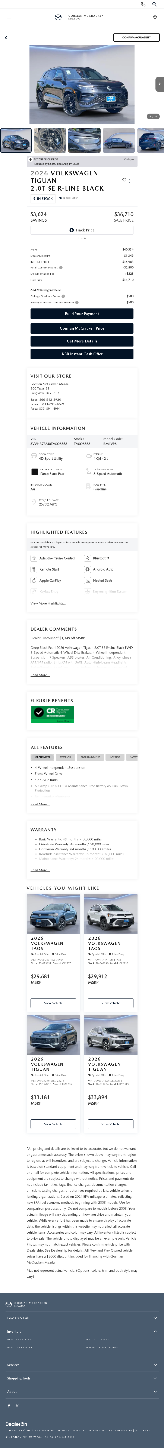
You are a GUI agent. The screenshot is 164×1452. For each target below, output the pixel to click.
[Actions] (129, 181)
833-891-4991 (50, 408)
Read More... (40, 675)
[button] (6, 37)
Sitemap (63, 1430)
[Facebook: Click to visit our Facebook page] (9, 1406)
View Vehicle (53, 1003)
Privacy (79, 1430)
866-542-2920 (50, 400)
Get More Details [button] (82, 341)
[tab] (42, 757)
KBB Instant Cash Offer (82, 354)
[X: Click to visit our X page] (17, 1406)
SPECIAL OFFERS (97, 1339)
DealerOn (46, 1430)
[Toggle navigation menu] (7, 17)
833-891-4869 (53, 404)
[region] (82, 275)
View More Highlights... (48, 603)
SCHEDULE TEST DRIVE (102, 1347)
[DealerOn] (16, 1424)
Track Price (85, 230)
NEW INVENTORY (19, 1339)
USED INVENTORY (19, 1347)
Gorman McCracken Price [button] (82, 328)
